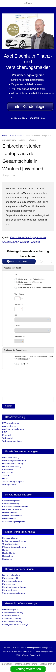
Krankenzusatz (9, 584)
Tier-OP (5, 475)
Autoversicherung (10, 426)
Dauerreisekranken (11, 575)
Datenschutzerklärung (26, 664)
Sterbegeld (7, 559)
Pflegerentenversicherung (14, 547)
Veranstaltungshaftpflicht (13, 481)
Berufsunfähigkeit (10, 538)
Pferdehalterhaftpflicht (12, 516)
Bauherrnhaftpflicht (11, 500)
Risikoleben (7, 556)
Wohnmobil (7, 438)
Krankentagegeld (10, 578)
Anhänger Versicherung (13, 429)
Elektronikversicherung (12, 612)
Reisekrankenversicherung (14, 587)
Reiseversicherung (10, 590)
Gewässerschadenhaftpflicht (15, 507)
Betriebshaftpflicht (10, 609)
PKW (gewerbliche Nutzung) (15, 624)
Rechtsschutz (8, 472)
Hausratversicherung (11, 466)
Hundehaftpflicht (9, 513)
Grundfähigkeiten (10, 544)
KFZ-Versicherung (10, 423)
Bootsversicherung (10, 457)
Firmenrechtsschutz (11, 615)
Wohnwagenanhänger (12, 441)
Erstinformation (47, 664)
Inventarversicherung (12, 618)
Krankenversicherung (12, 581)
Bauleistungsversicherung (14, 460)
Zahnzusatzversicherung (13, 593)
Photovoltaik (7, 469)
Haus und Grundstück (12, 510)
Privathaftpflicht (9, 519)
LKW (4, 432)
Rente (5, 550)
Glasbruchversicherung (12, 463)
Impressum (7, 664)
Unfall (4, 478)
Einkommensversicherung (14, 541)
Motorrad (6, 435)
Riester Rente (8, 553)
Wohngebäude (9, 484)
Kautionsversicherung (12, 621)
